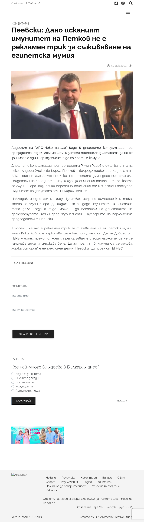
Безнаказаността (28, 373)
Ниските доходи (27, 378)
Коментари (89, 477)
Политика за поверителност (66, 486)
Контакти (104, 482)
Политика (68, 477)
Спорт (50, 482)
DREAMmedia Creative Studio (114, 517)
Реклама (51, 490)
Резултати (122, 401)
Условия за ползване (106, 486)
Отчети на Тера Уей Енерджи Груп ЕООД (104, 507)
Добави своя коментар (33, 334)
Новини (51, 477)
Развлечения (69, 482)
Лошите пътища (28, 390)
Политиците (25, 382)
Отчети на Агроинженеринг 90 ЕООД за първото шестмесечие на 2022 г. (87, 501)
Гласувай (23, 401)
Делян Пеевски (23, 263)
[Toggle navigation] (128, 12)
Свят (121, 477)
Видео (87, 482)
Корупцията (24, 386)
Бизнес (107, 477)
